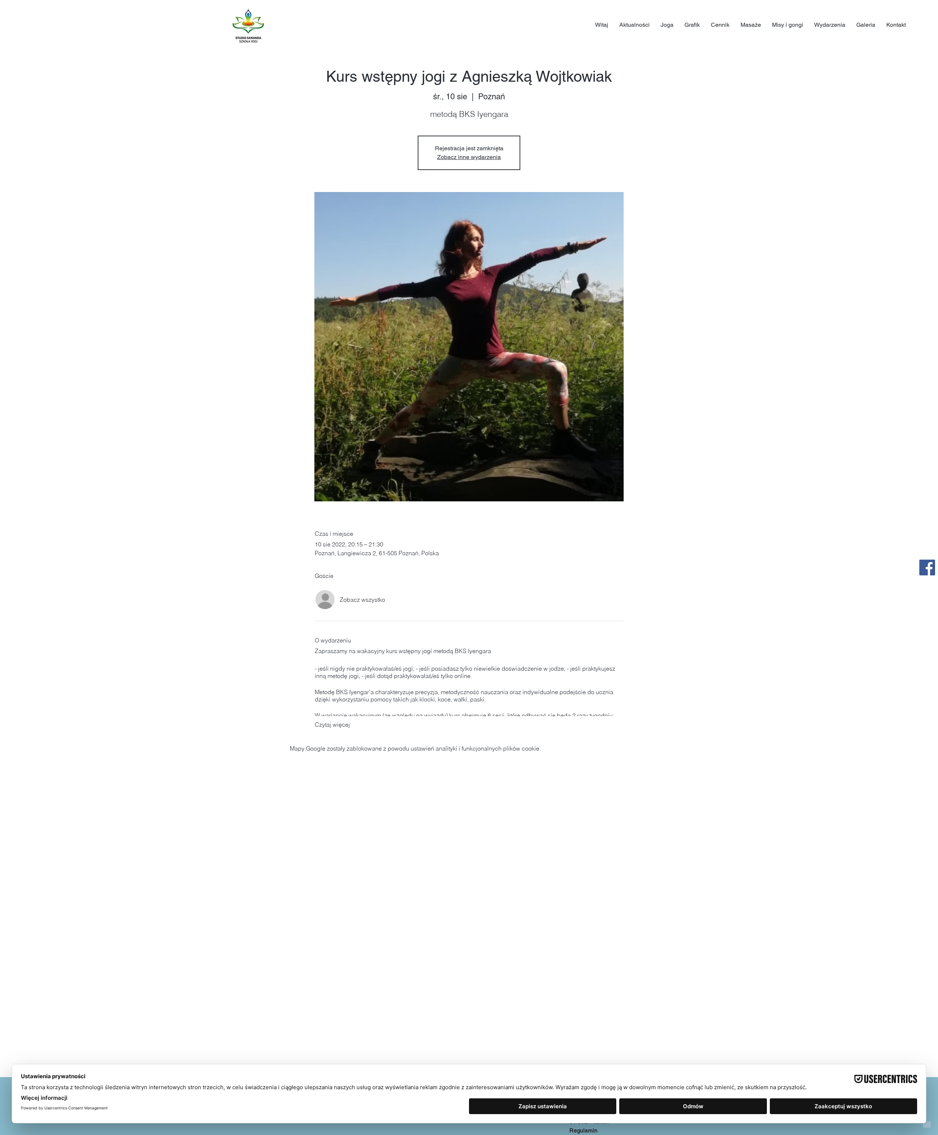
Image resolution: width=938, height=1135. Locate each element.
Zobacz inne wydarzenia (469, 157)
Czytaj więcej (332, 724)
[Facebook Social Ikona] (927, 567)
